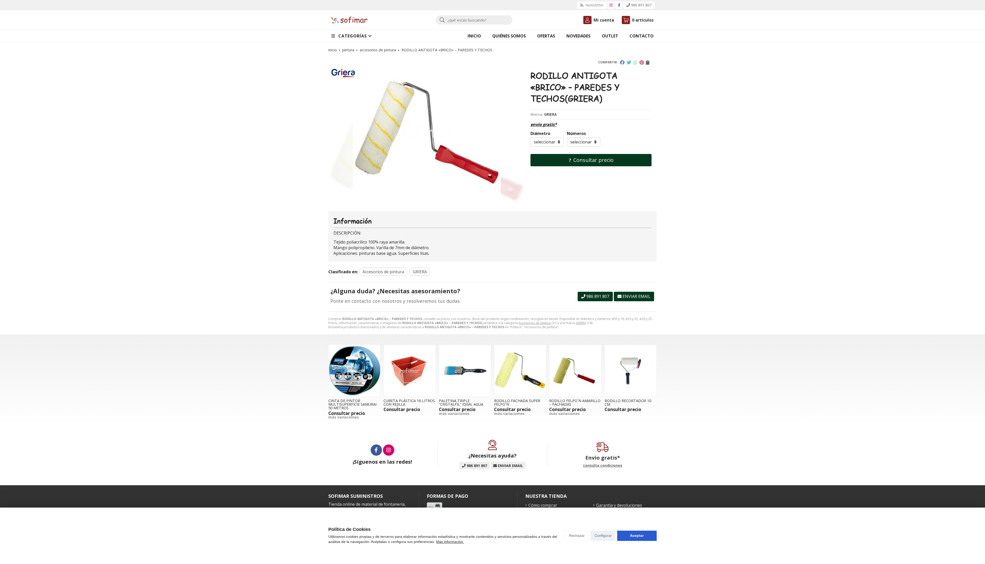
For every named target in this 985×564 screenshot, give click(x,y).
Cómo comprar (542, 505)
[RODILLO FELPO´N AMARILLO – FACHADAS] (575, 370)
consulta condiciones (602, 465)
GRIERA (581, 323)
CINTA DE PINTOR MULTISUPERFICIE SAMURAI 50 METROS (352, 404)
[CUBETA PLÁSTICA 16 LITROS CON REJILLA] (409, 370)
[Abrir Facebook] (619, 5)
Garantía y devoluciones (619, 505)
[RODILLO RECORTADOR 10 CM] (630, 370)
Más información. (450, 542)
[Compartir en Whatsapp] (635, 62)
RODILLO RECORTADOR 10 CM (628, 402)
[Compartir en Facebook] (622, 62)
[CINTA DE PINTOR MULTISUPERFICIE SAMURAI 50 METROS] (354, 370)
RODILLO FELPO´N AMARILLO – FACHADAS (574, 402)
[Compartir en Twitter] (629, 62)
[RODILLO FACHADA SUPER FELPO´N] (520, 370)
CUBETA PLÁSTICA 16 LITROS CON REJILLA (409, 402)
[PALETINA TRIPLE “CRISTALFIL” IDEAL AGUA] (465, 370)
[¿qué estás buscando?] (474, 20)
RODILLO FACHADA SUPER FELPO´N (517, 402)
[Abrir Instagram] (611, 5)
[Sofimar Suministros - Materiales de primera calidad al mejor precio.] (349, 20)
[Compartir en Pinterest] (641, 62)
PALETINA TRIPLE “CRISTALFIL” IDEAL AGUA (461, 402)
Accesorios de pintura (535, 323)
